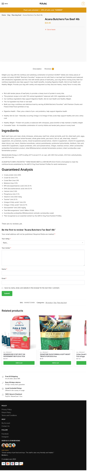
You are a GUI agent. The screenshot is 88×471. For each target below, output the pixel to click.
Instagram (5, 437)
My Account (6, 423)
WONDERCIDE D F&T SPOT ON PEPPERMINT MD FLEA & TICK (14, 355)
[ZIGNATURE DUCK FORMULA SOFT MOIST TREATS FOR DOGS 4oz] (55, 332)
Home (4, 15)
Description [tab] (37, 69)
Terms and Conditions (9, 415)
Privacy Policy (7, 409)
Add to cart (19, 363)
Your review (6, 248)
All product (49, 302)
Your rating (6, 239)
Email (4, 278)
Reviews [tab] (48, 69)
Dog (8, 15)
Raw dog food (16, 15)
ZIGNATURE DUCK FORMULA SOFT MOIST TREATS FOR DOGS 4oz (55, 355)
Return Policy (6, 412)
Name (4, 269)
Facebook (5, 434)
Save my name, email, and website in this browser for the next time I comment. (32, 288)
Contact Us (6, 426)
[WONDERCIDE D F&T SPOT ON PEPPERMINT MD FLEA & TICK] (19, 332)
